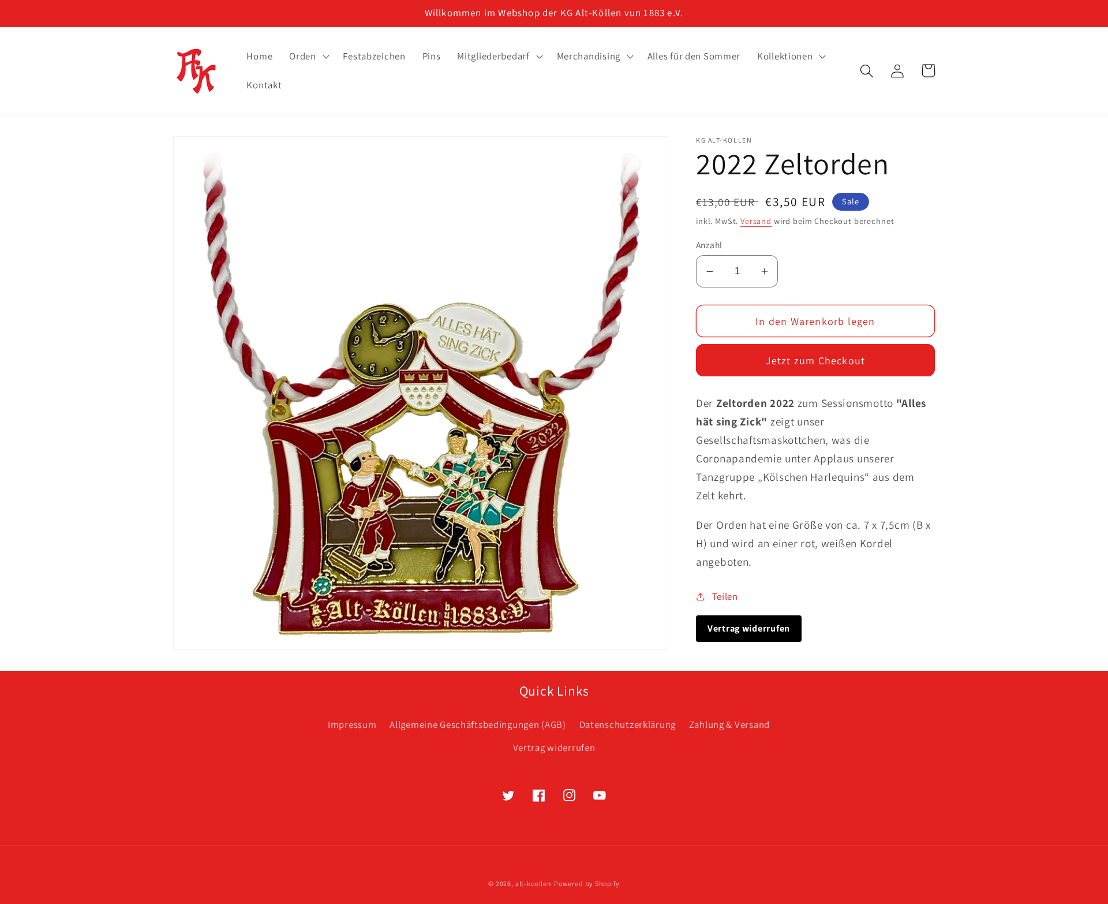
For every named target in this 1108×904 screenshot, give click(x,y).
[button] (308, 56)
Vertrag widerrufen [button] (749, 628)
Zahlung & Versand (729, 724)
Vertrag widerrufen (554, 747)
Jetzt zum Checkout (816, 360)
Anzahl (709, 245)
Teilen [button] (725, 596)
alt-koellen (533, 883)
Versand (756, 220)
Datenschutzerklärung (627, 724)
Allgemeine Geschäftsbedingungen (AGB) (478, 724)
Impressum (352, 724)
